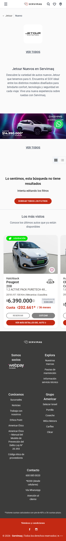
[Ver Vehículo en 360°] (50, 281)
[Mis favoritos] (54, 4)
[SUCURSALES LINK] (60, 4)
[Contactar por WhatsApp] (58, 124)
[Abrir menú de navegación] (6, 4)
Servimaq (17, 535)
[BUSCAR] (48, 4)
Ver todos (33, 52)
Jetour (8, 15)
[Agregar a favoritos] (52, 270)
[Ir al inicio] (33, 4)
